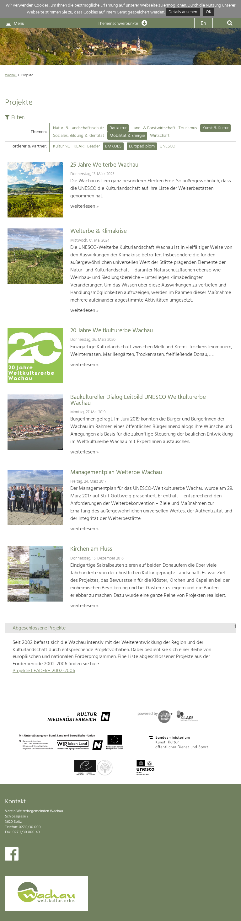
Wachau (11, 75)
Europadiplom (142, 146)
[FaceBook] (12, 855)
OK (209, 12)
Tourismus (188, 128)
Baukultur (118, 128)
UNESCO (167, 146)
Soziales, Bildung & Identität (78, 135)
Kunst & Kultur (215, 128)
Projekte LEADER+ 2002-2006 (44, 671)
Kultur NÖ (62, 146)
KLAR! (79, 146)
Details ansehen (183, 12)
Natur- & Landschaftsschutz (78, 128)
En (203, 23)
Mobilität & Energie (127, 135)
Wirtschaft (159, 135)
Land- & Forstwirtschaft (153, 128)
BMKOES (113, 146)
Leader (93, 146)
